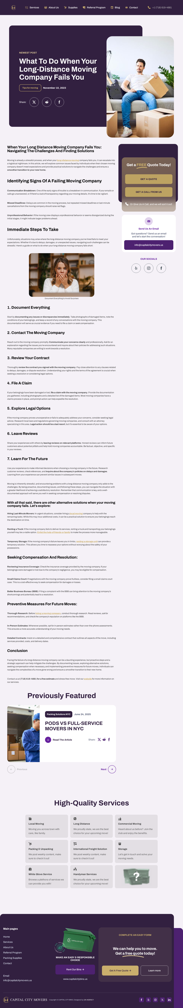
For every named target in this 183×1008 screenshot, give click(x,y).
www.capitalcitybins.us (75, 979)
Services (34, 7)
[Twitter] (34, 102)
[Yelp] (136, 268)
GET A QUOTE (148, 179)
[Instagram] (46, 102)
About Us (8, 947)
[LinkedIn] (169, 999)
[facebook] (109, 740)
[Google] (161, 268)
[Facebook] (59, 102)
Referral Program (12, 952)
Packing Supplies (12, 958)
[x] (99, 740)
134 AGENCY (89, 1000)
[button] (32, 7)
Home (6, 936)
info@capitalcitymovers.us (149, 245)
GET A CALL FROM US (149, 192)
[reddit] (104, 740)
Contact (7, 963)
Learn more (154, 970)
